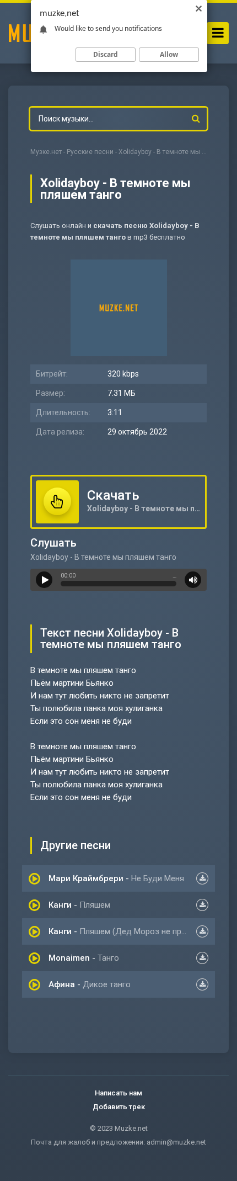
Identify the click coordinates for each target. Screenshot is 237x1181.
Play (44, 579)
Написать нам (118, 1093)
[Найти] (196, 119)
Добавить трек (119, 1107)
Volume (193, 579)
